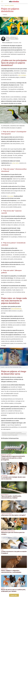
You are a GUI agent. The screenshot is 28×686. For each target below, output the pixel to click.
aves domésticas (16, 308)
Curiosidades (4, 475)
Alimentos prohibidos (6, 513)
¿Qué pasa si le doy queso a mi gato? (13, 515)
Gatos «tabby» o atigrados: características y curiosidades (11, 571)
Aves (2, 550)
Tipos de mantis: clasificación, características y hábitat (11, 497)
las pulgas (10, 196)
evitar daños (15, 163)
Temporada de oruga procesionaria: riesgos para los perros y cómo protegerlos (13, 458)
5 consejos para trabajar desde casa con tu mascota (13, 478)
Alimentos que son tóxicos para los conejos (13, 533)
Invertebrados (4, 494)
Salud (2, 5)
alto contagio (22, 75)
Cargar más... (14, 595)
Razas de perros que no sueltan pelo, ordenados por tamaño (13, 590)
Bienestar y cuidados (9, 5)
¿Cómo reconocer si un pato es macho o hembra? (14, 552)
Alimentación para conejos (8, 530)
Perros (2, 588)
